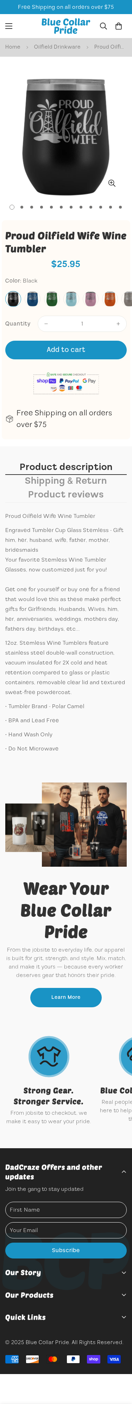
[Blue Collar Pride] (66, 26)
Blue (32, 299)
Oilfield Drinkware (57, 47)
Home (12, 47)
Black (13, 299)
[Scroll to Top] (119, 1367)
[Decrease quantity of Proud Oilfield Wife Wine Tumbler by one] (46, 324)
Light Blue (71, 299)
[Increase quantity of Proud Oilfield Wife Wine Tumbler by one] (118, 324)
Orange (110, 299)
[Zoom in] (112, 183)
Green (52, 299)
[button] (119, 26)
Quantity (18, 324)
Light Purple (91, 299)
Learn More (66, 997)
